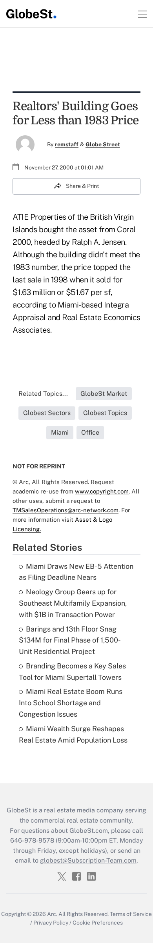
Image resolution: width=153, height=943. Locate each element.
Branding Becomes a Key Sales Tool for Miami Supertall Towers (72, 671)
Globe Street (103, 144)
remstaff (66, 144)
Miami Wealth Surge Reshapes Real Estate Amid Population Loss (73, 734)
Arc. (52, 914)
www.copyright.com (102, 491)
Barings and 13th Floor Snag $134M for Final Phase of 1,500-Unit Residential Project (70, 640)
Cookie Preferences (98, 922)
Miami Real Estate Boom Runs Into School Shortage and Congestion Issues (70, 702)
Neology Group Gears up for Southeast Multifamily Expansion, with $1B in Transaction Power (73, 603)
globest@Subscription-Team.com (88, 860)
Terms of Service (131, 914)
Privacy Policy (50, 922)
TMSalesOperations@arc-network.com (65, 510)
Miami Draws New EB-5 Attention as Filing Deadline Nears (76, 572)
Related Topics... (43, 393)
